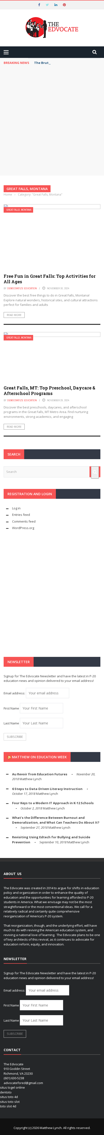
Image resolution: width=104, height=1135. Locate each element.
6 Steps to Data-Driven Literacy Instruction (47, 789)
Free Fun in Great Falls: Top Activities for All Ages (50, 278)
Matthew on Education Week (39, 757)
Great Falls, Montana (19, 209)
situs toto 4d (9, 1097)
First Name (11, 708)
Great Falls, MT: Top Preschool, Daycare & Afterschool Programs (49, 390)
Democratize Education (22, 288)
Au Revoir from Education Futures (39, 774)
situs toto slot (10, 1101)
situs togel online (12, 1087)
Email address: (15, 693)
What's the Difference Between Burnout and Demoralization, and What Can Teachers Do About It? (55, 820)
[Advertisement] (52, 121)
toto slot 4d (8, 1106)
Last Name (11, 723)
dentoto (6, 1092)
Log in (16, 508)
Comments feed (24, 521)
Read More (14, 315)
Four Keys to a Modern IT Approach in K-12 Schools (53, 803)
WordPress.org (23, 528)
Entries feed (21, 514)
